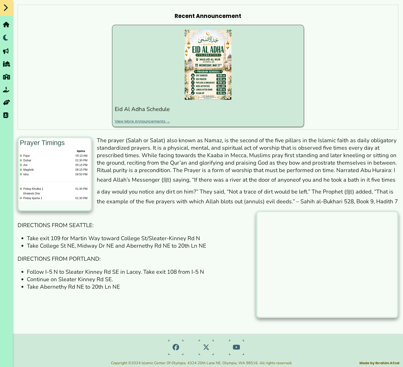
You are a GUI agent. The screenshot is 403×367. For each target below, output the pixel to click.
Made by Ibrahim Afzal (379, 363)
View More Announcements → (142, 121)
